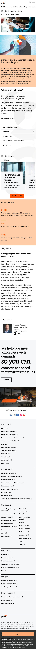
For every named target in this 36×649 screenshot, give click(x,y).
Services (15, 6)
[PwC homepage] (3, 2)
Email (18, 334)
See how (6, 379)
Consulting (23, 6)
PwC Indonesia (5, 6)
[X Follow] (14, 415)
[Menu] (33, 2)
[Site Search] (30, 2)
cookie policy (15, 647)
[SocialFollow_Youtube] (24, 415)
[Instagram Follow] (21, 415)
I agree (18, 634)
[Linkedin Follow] (11, 415)
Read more (15, 196)
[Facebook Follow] (17, 415)
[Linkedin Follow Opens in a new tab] (15, 333)
